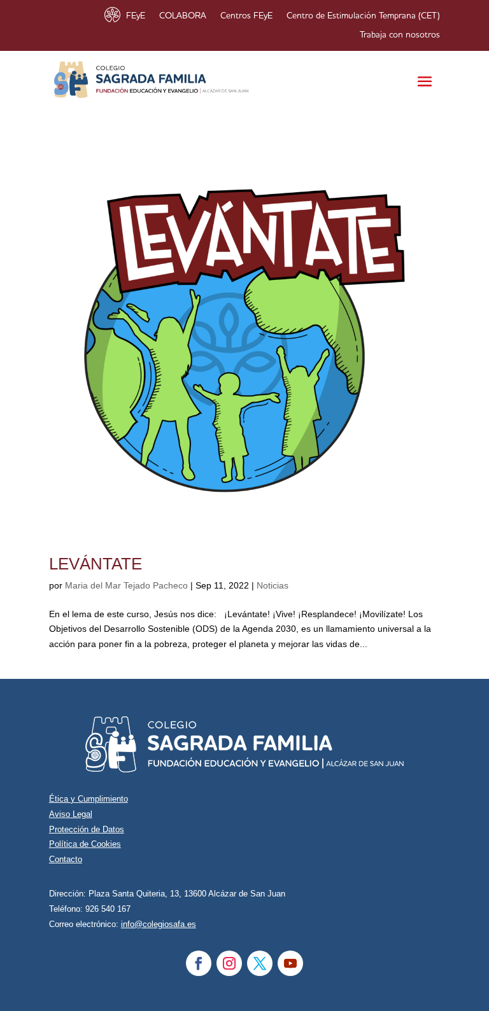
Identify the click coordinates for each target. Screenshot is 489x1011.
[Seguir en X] (260, 963)
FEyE (135, 15)
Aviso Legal (70, 814)
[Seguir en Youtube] (290, 963)
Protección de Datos (86, 829)
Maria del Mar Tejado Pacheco (126, 585)
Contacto (65, 859)
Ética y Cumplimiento (88, 799)
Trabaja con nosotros (400, 35)
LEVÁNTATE (95, 563)
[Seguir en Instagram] (229, 963)
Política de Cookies (85, 844)
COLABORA (182, 15)
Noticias (272, 585)
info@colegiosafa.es (158, 924)
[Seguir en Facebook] (198, 963)
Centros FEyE (246, 15)
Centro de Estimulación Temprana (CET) (363, 15)
